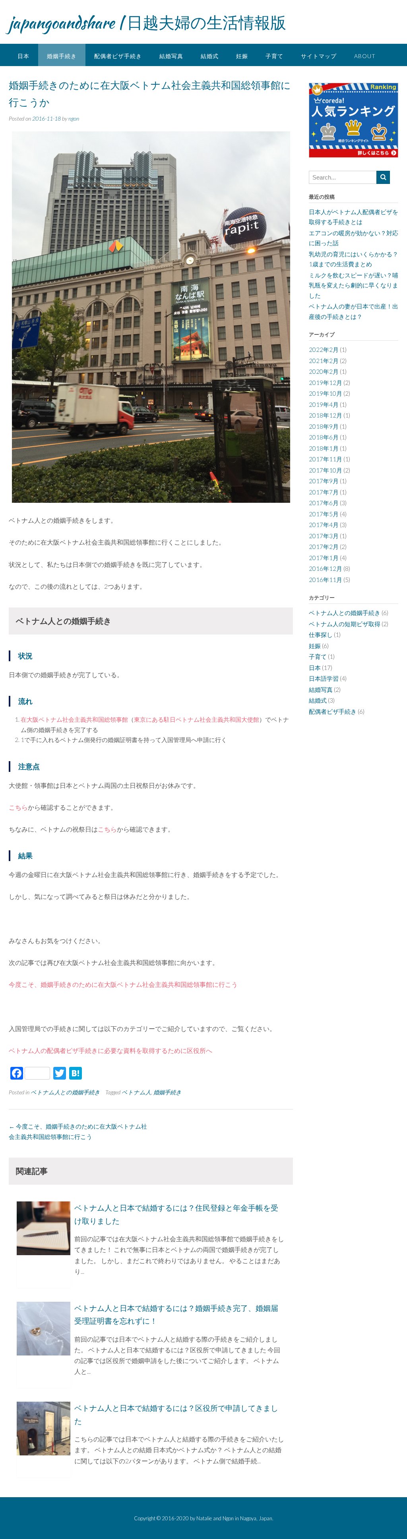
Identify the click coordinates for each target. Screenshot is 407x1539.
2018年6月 (324, 437)
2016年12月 (325, 568)
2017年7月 (324, 492)
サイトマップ (319, 56)
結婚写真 (171, 56)
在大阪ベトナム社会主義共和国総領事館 (74, 719)
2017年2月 (324, 546)
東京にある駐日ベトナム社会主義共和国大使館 (196, 719)
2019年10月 (325, 393)
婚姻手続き (62, 56)
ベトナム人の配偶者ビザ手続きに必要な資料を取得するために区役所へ (110, 1050)
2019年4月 (324, 404)
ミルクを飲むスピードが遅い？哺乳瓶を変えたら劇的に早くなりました (353, 285)
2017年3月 (324, 535)
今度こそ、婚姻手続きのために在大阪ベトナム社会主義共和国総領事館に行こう (123, 984)
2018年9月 (324, 426)
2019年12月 (325, 382)
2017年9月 (324, 480)
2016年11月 (325, 579)
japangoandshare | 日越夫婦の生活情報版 (147, 22)
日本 (23, 56)
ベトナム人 (136, 1092)
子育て (274, 56)
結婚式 (210, 56)
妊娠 (242, 56)
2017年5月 (324, 514)
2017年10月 (325, 470)
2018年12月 (325, 415)
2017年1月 (324, 557)
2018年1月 (324, 448)
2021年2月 (324, 360)
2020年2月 (324, 371)
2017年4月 (324, 524)
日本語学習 (324, 678)
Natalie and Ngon (215, 1518)
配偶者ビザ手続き (118, 56)
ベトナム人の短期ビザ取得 (344, 623)
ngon (73, 118)
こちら (18, 807)
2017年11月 (325, 459)
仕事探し (321, 634)
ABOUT (365, 56)
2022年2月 (324, 349)
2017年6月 (324, 502)
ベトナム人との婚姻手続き (65, 1092)
